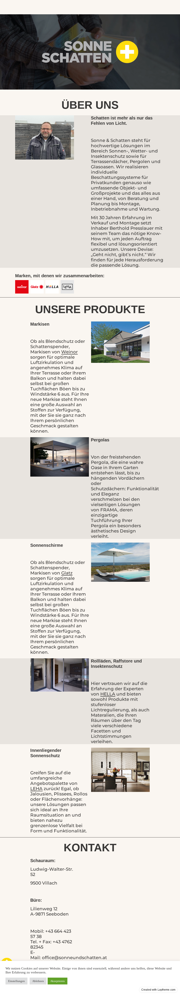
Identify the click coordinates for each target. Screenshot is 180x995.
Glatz (66, 573)
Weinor (69, 351)
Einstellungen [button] (16, 981)
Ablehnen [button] (38, 981)
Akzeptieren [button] (57, 981)
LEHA (36, 788)
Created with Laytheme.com (158, 989)
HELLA (107, 694)
